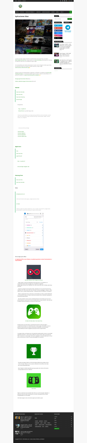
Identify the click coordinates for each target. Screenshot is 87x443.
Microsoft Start (21, 110)
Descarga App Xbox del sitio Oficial (21, 78)
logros (36, 424)
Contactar (24, 0)
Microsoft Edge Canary (22, 136)
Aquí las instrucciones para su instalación (31, 75)
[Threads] (71, 1)
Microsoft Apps (19, 99)
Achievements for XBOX (33, 359)
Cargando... (56, 70)
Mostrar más (57, 428)
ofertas (49, 422)
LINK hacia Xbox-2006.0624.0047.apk (22, 67)
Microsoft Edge (21, 131)
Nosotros (19, 0)
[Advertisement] (50, 6)
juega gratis (37, 422)
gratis (41, 422)
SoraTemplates (21, 441)
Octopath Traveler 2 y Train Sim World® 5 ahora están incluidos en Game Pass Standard (26, 426)
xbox (43, 426)
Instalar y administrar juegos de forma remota (23, 81)
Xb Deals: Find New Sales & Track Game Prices (33, 320)
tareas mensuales (48, 424)
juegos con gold (41, 424)
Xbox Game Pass (19, 94)
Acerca (67, 441)
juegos (45, 422)
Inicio (16, 0)
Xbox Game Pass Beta (20, 182)
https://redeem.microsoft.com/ (20, 60)
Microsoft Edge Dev (21, 133)
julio (63, 418)
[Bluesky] (68, 1)
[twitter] (62, 1)
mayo (63, 422)
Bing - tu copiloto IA (22, 108)
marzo (63, 426)
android (46, 426)
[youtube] (64, 1)
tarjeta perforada (38, 426)
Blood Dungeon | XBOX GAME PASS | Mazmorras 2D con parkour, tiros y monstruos (65, 54)
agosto (63, 416)
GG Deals (18, 203)
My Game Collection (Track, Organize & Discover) (34, 280)
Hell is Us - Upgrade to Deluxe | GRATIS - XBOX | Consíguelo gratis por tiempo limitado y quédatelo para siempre (26, 418)
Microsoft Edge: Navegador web (23, 166)
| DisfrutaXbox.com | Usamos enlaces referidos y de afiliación (33, 439)
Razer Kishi (34, 388)
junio (63, 420)
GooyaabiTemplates (32, 441)
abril (63, 424)
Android (17, 87)
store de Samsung (38, 60)
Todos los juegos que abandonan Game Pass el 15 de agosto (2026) (27, 432)
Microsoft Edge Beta (22, 134)
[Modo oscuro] (60, 1)
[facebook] (66, 1)
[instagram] (69, 1)
